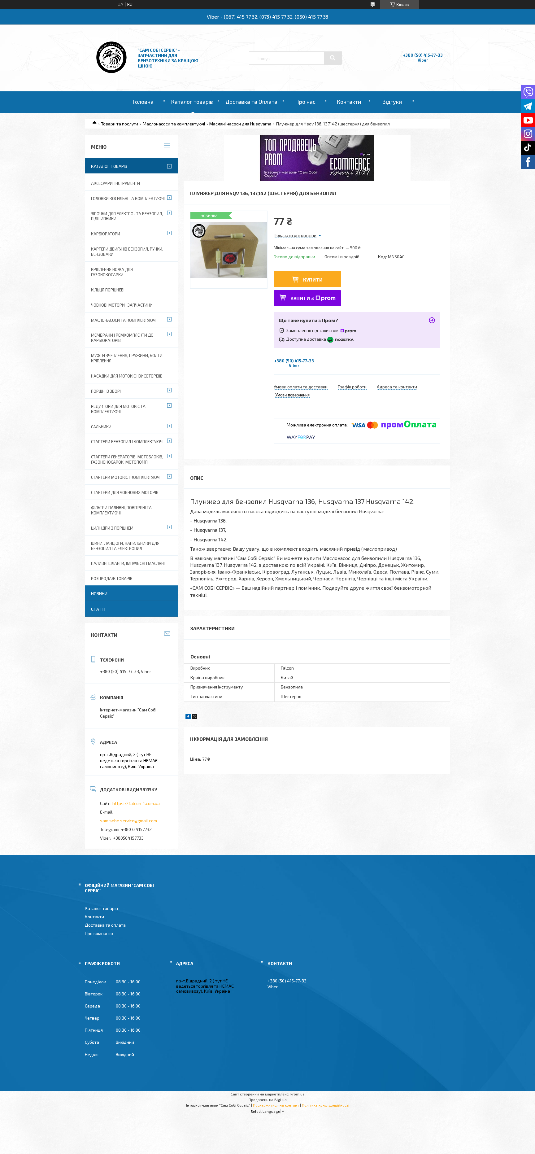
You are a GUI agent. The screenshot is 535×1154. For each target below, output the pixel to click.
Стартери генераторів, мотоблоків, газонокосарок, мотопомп (127, 459)
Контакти (349, 101)
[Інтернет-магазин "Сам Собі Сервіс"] (112, 74)
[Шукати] (333, 57)
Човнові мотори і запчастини (122, 305)
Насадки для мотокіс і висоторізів (127, 376)
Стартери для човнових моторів (125, 492)
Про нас (305, 101)
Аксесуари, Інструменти (115, 183)
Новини (99, 593)
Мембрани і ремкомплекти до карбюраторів (122, 338)
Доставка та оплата (105, 925)
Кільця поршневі (107, 289)
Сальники (101, 426)
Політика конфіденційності (325, 1105)
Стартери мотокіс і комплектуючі (125, 477)
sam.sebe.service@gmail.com (128, 820)
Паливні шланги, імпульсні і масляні (128, 563)
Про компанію (99, 933)
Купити (313, 279)
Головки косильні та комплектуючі (128, 198)
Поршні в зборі (106, 391)
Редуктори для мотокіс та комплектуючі (118, 409)
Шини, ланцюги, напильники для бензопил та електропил (125, 546)
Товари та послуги (119, 123)
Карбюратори (105, 233)
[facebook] (188, 717)
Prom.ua (297, 1094)
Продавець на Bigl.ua (268, 1099)
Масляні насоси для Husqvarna (240, 123)
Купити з (302, 298)
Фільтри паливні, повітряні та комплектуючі (121, 510)
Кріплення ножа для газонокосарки (112, 272)
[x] (194, 717)
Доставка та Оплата (251, 101)
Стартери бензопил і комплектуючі (127, 441)
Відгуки (392, 101)
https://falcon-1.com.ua (136, 803)
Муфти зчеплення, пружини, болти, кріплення (127, 358)
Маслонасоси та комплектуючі (174, 123)
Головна (143, 101)
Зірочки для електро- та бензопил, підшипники (127, 216)
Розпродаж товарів (112, 578)
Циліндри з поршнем (112, 528)
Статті (98, 609)
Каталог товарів (192, 101)
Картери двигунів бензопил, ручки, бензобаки (127, 252)
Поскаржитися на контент (276, 1105)
